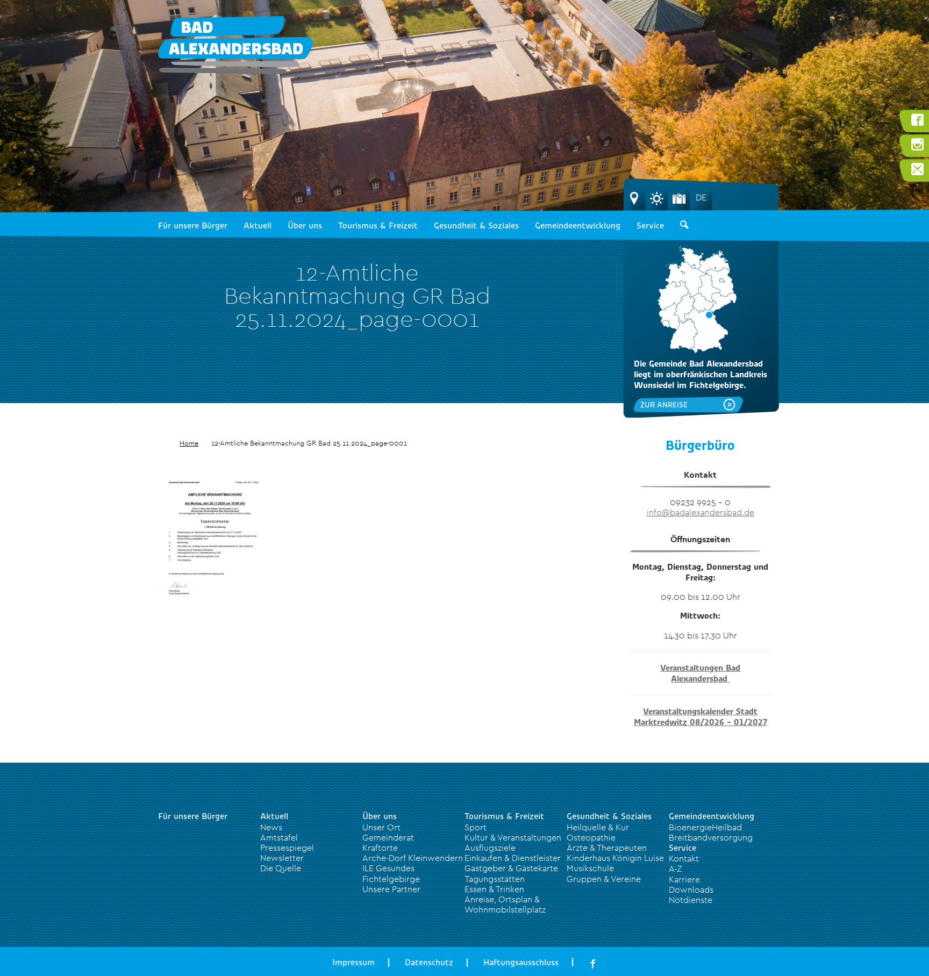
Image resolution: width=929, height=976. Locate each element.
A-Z (675, 868)
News (271, 827)
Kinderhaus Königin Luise (615, 857)
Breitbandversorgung (711, 837)
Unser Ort (381, 827)
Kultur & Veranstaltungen (512, 837)
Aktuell (257, 225)
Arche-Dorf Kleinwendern (412, 857)
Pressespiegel (287, 847)
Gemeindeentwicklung (577, 225)
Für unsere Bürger (192, 225)
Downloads (691, 889)
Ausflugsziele (490, 847)
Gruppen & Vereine (604, 878)
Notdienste (690, 899)
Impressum (353, 962)
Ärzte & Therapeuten (607, 847)
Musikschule (590, 868)
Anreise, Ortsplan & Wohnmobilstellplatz (505, 904)
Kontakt (684, 858)
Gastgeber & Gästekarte (511, 868)
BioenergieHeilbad (705, 827)
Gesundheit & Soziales (476, 225)
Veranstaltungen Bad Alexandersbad (700, 673)
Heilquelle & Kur (598, 827)
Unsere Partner (391, 889)
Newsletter (282, 857)
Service (650, 225)
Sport (475, 827)
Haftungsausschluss (521, 962)
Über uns (305, 225)
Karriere (684, 879)
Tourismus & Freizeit (378, 225)
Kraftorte (380, 847)
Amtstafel (279, 837)
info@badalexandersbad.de (700, 512)
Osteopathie (591, 837)
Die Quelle (280, 868)
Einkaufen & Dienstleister (512, 857)
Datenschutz (429, 962)
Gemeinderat (388, 837)
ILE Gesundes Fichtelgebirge (391, 873)
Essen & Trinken (494, 889)
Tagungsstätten (494, 878)
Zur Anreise (664, 405)
